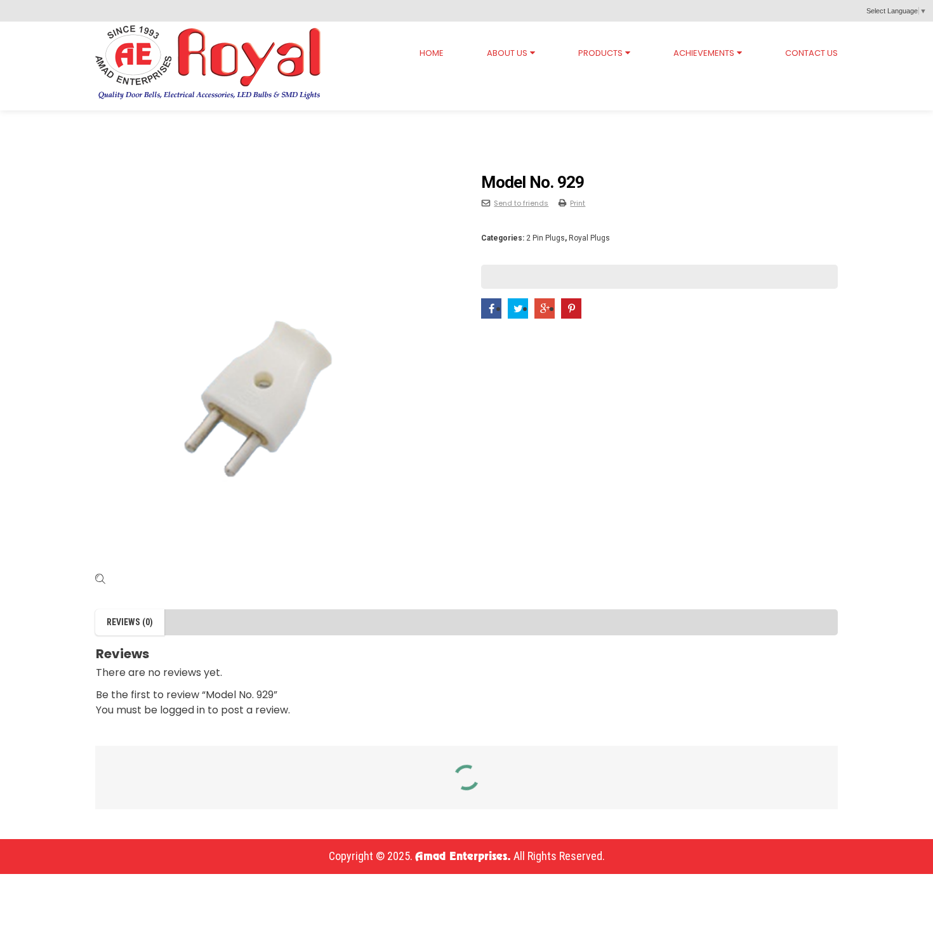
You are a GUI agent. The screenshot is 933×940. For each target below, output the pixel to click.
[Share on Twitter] (518, 308)
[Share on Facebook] (491, 308)
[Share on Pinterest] (571, 308)
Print (577, 203)
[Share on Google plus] (544, 308)
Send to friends (521, 203)
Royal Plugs (162, 122)
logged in (182, 710)
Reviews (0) (130, 622)
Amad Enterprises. (463, 857)
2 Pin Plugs (236, 122)
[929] (273, 373)
